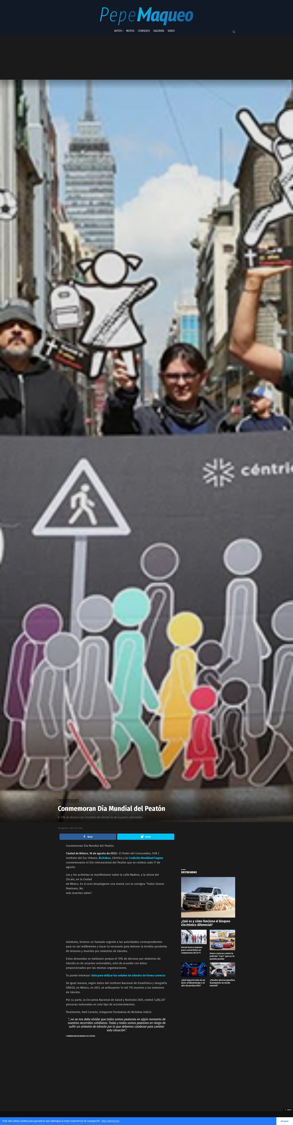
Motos (130, 30)
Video (171, 30)
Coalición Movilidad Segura (146, 858)
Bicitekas (104, 858)
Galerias (158, 30)
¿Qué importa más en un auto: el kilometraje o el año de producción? (193, 983)
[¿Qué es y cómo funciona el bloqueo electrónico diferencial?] (208, 897)
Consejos (144, 30)
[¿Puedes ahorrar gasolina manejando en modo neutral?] (222, 970)
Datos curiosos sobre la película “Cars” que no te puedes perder (222, 956)
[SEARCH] (234, 31)
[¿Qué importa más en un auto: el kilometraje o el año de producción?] (194, 970)
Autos (118, 30)
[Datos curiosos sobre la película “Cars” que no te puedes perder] (222, 940)
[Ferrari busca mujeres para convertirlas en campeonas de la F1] (194, 937)
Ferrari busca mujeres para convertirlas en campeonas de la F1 (191, 950)
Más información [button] (110, 1121)
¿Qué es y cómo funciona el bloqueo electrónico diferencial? (205, 923)
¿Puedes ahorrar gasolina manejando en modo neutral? (222, 983)
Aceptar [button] (285, 1121)
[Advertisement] (133, 57)
